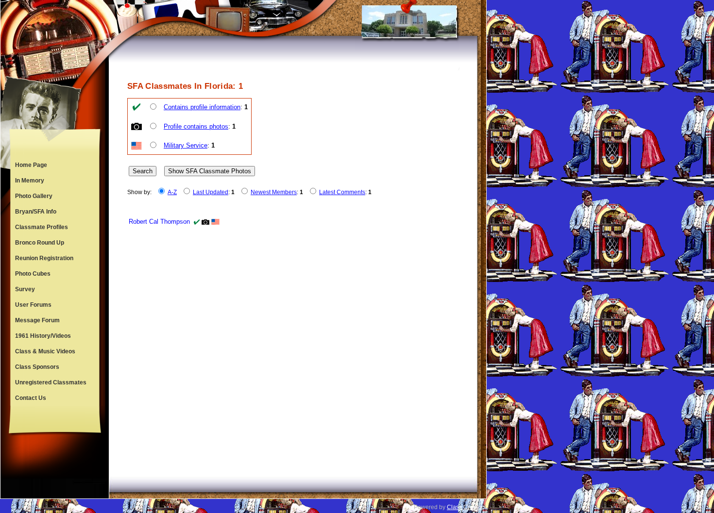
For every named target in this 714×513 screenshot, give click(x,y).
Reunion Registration (44, 258)
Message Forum (37, 320)
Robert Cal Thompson (159, 221)
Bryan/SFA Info (35, 211)
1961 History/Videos (43, 335)
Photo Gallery (33, 196)
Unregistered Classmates (50, 382)
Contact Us (30, 398)
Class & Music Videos (45, 351)
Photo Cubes (33, 273)
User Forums (33, 304)
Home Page (31, 165)
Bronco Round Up (39, 242)
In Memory (29, 180)
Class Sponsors (37, 367)
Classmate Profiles (41, 227)
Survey (25, 289)
